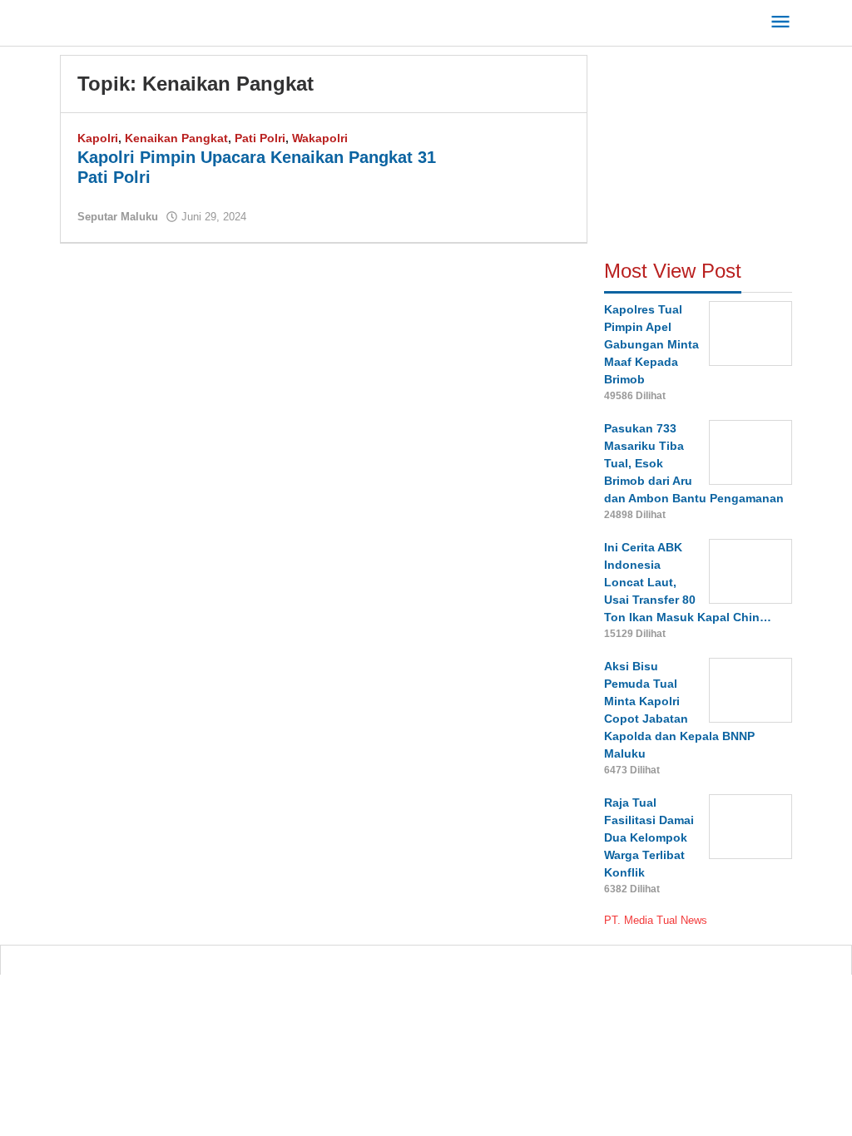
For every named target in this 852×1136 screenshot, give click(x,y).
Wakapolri (320, 138)
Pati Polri (260, 138)
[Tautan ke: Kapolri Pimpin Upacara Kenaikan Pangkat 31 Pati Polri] (520, 166)
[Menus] (780, 23)
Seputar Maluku (117, 216)
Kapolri (97, 138)
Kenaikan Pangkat (176, 138)
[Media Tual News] (135, 20)
